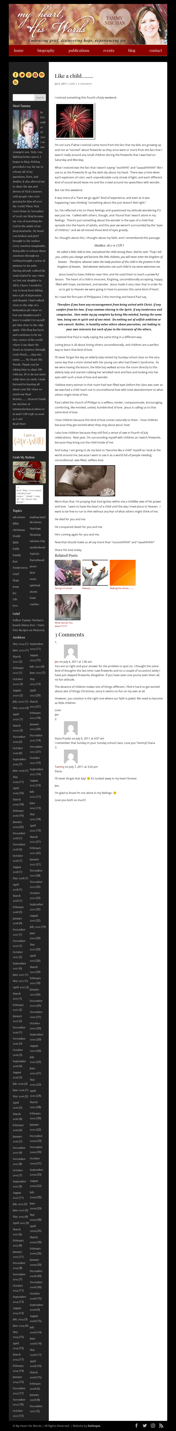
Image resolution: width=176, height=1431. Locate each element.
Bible (16, 523)
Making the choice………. (122, 588)
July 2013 (35, 666)
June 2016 (18, 1090)
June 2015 (18, 1210)
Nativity (35, 553)
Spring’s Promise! (63, 588)
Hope (16, 580)
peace (33, 566)
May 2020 (19, 708)
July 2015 (18, 1204)
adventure (19, 517)
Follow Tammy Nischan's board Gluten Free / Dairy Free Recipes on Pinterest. (29, 625)
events (108, 50)
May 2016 (18, 1096)
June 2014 (18, 1325)
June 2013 (35, 672)
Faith (72, 83)
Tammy (59, 767)
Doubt (16, 536)
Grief (16, 574)
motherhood (37, 547)
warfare (34, 604)
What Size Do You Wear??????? (64, 624)
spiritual (35, 585)
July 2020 (18, 701)
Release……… (88, 588)
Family (17, 555)
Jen (57, 662)
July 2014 (18, 1319)
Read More (19, 423)
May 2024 (18, 644)
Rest (32, 572)
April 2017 (19, 987)
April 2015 (19, 1223)
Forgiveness (20, 567)
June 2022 (19, 650)
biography (46, 50)
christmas (19, 530)
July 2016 (18, 1083)
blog (131, 50)
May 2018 (18, 878)
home (19, 50)
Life (15, 599)
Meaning (35, 534)
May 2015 (18, 1216)
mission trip (37, 541)
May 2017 (18, 981)
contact (155, 50)
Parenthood (37, 560)
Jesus (16, 586)
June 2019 (18, 770)
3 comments (85, 83)
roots (33, 579)
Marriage (35, 528)
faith (15, 542)
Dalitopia (94, 1426)
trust (33, 598)
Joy (14, 593)
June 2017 (18, 974)
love (15, 605)
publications (79, 50)
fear (15, 561)
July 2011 (35, 926)
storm (33, 591)
